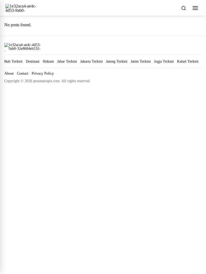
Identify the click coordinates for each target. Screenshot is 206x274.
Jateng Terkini (116, 61)
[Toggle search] (183, 8)
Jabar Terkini (67, 61)
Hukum (48, 61)
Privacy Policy (43, 73)
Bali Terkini (13, 61)
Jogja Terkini (164, 61)
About (9, 73)
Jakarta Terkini (91, 61)
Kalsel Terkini (187, 61)
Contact (22, 73)
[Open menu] (195, 8)
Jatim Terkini (141, 61)
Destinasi (32, 61)
